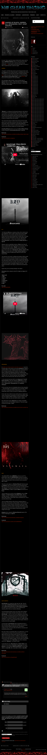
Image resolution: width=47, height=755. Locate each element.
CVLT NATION (34, 161)
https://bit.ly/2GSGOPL (6, 287)
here (7, 64)
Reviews (33, 128)
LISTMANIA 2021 (35, 88)
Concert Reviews (35, 65)
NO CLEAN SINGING (8, 749)
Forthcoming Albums (35, 69)
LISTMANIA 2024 (35, 92)
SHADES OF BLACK (10, 27)
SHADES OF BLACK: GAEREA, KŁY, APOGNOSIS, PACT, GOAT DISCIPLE (16, 24)
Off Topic (33, 123)
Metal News (34, 95)
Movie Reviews (34, 122)
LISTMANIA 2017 (35, 82)
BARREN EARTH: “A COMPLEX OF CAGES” (20, 745)
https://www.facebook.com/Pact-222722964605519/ (12, 521)
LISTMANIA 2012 (35, 76)
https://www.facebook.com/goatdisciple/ (9, 657)
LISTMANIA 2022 (35, 89)
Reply (26, 696)
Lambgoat (34, 171)
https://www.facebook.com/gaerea (8, 138)
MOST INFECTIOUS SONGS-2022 (38, 116)
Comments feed (35, 52)
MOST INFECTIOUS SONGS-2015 (38, 107)
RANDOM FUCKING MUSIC (37, 127)
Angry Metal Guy (35, 156)
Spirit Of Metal (34, 179)
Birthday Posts (34, 62)
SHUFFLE (34, 135)
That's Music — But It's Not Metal (37, 139)
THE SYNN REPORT (35, 142)
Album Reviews (35, 59)
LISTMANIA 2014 (35, 78)
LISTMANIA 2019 (35, 85)
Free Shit (33, 70)
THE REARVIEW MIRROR (36, 141)
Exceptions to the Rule (36, 66)
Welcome (33, 146)
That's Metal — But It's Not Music (37, 138)
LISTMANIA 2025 (35, 93)
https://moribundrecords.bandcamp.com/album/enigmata (13, 517)
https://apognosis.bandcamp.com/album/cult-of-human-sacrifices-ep (15, 407)
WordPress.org (34, 53)
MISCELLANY (34, 96)
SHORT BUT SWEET (35, 134)
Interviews (34, 72)
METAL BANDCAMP (35, 173)
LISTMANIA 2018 (35, 84)
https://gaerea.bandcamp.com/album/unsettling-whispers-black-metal (15, 134)
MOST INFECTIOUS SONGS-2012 (38, 103)
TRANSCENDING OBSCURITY (37, 184)
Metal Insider (34, 175)
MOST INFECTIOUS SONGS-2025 (38, 120)
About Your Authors (35, 58)
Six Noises (34, 177)
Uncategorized (34, 143)
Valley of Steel (34, 187)
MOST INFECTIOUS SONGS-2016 (38, 108)
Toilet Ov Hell (34, 183)
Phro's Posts (34, 124)
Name (6, 722)
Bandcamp (34, 157)
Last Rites (34, 172)
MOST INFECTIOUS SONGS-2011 (38, 101)
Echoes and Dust (35, 165)
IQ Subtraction (34, 73)
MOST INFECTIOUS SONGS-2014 (38, 105)
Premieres (34, 126)
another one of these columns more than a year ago (13, 367)
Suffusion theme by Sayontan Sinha (41, 749)
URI (6, 728)
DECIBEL (34, 164)
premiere (23, 76)
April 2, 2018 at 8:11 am (8, 690)
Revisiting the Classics (36, 131)
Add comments (25, 27)
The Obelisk (34, 180)
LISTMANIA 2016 (35, 81)
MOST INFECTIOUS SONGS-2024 (38, 119)
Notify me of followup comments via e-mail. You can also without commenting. (15, 735)
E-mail (6, 725)
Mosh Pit (33, 97)
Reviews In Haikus (35, 130)
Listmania (34, 74)
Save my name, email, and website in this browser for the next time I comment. (14, 732)
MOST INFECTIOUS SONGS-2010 (38, 100)
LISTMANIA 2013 (35, 77)
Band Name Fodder (35, 61)
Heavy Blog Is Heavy (35, 168)
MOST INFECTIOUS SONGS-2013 (38, 104)
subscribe (6, 735)
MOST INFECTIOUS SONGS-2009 (38, 99)
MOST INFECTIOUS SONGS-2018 (38, 111)
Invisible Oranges (35, 169)
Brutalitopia (34, 160)
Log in (33, 49)
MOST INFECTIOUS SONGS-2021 (38, 115)
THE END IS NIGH (5, 745)
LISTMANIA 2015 (35, 80)
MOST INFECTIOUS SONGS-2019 (38, 112)
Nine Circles (34, 176)
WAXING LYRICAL (35, 145)
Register (33, 48)
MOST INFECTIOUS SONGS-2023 (38, 118)
